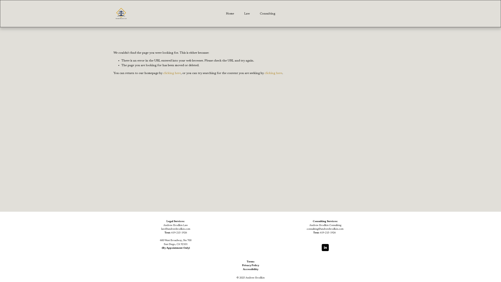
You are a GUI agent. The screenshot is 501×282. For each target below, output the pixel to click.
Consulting (267, 13)
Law (247, 13)
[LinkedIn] (325, 247)
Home (230, 13)
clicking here (172, 73)
